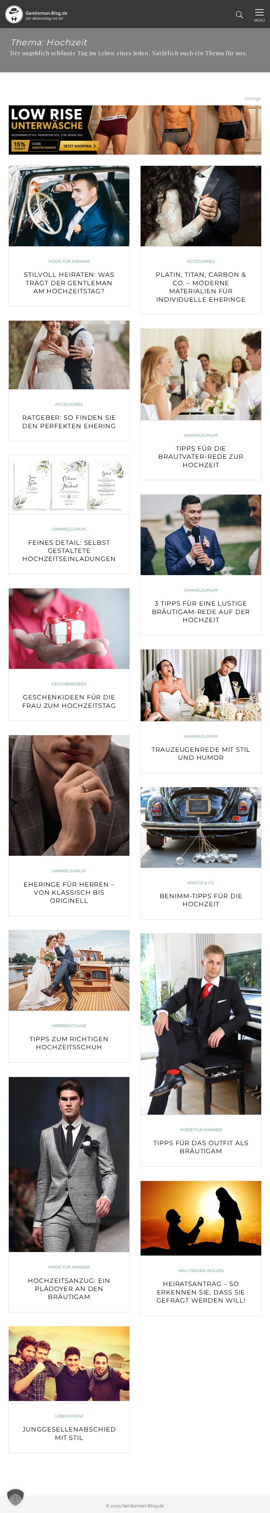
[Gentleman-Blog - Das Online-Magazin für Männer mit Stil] (36, 14)
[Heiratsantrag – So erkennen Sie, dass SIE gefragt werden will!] (201, 1218)
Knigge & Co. (200, 882)
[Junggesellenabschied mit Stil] (69, 1363)
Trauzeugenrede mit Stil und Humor (201, 754)
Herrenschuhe (69, 1025)
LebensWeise (69, 1416)
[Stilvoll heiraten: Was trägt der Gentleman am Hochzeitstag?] (69, 206)
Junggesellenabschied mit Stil (69, 1433)
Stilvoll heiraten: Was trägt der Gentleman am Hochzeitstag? (69, 283)
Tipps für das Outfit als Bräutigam (201, 1147)
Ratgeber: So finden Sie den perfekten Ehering (69, 422)
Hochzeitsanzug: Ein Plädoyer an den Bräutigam (69, 1289)
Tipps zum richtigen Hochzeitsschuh (69, 1043)
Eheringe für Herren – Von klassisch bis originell (69, 893)
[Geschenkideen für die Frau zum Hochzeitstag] (69, 628)
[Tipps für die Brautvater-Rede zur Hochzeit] (201, 374)
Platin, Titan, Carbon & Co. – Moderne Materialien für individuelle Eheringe (201, 287)
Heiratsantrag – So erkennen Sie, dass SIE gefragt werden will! (201, 1292)
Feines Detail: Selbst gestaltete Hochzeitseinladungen (69, 551)
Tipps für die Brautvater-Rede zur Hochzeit (201, 457)
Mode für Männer (69, 261)
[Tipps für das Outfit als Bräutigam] (201, 1024)
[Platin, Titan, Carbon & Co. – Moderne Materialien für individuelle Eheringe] (201, 206)
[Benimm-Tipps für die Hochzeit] (201, 827)
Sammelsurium (201, 435)
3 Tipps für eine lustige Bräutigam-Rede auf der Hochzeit (201, 612)
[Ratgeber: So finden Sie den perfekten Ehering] (69, 355)
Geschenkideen (69, 683)
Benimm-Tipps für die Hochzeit (201, 900)
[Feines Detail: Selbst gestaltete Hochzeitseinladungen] (69, 484)
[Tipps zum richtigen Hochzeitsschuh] (69, 970)
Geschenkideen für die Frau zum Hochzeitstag (69, 701)
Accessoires (201, 261)
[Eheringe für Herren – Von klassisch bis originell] (69, 795)
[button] (15, 1497)
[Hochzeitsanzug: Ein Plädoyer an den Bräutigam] (69, 1164)
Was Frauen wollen (201, 1270)
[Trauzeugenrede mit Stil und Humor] (201, 685)
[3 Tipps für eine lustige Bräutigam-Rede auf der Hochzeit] (201, 535)
